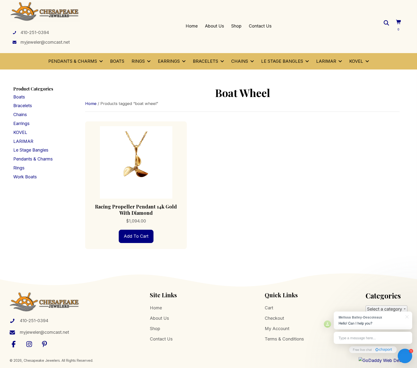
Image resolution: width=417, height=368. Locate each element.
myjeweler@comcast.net (45, 42)
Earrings (21, 123)
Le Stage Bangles (30, 150)
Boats (19, 96)
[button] (14, 344)
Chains (20, 114)
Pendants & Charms (33, 158)
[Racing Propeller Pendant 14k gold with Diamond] (136, 162)
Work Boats (25, 176)
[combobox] (386, 309)
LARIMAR (23, 141)
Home (91, 103)
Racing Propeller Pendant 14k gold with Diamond (136, 209)
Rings (18, 167)
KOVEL (20, 132)
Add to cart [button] (136, 236)
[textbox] (386, 309)
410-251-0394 (35, 32)
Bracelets (22, 105)
